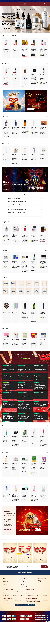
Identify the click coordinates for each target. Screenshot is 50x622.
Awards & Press (5, 581)
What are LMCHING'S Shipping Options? (17, 201)
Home (4, 578)
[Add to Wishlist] (10, 41)
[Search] (43, 4)
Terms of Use (10, 609)
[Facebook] (38, 581)
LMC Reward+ (5, 584)
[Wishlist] (46, 3)
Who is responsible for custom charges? (17, 215)
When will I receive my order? (14, 206)
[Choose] (19, 39)
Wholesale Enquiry (24, 586)
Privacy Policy (17, 609)
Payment (22, 581)
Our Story (5, 580)
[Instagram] (40, 581)
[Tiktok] (41, 581)
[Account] (44, 4)
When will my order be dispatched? (16, 204)
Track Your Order (23, 578)
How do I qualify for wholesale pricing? (16, 212)
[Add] (10, 39)
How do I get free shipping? (14, 198)
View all (46, 36)
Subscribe (45, 566)
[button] (47, 621)
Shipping (22, 580)
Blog (4, 583)
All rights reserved (38, 609)
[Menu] (1, 4)
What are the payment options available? (17, 209)
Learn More (8, 109)
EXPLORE (6, 189)
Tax (21, 583)
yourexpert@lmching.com (42, 578)
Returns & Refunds (24, 584)
